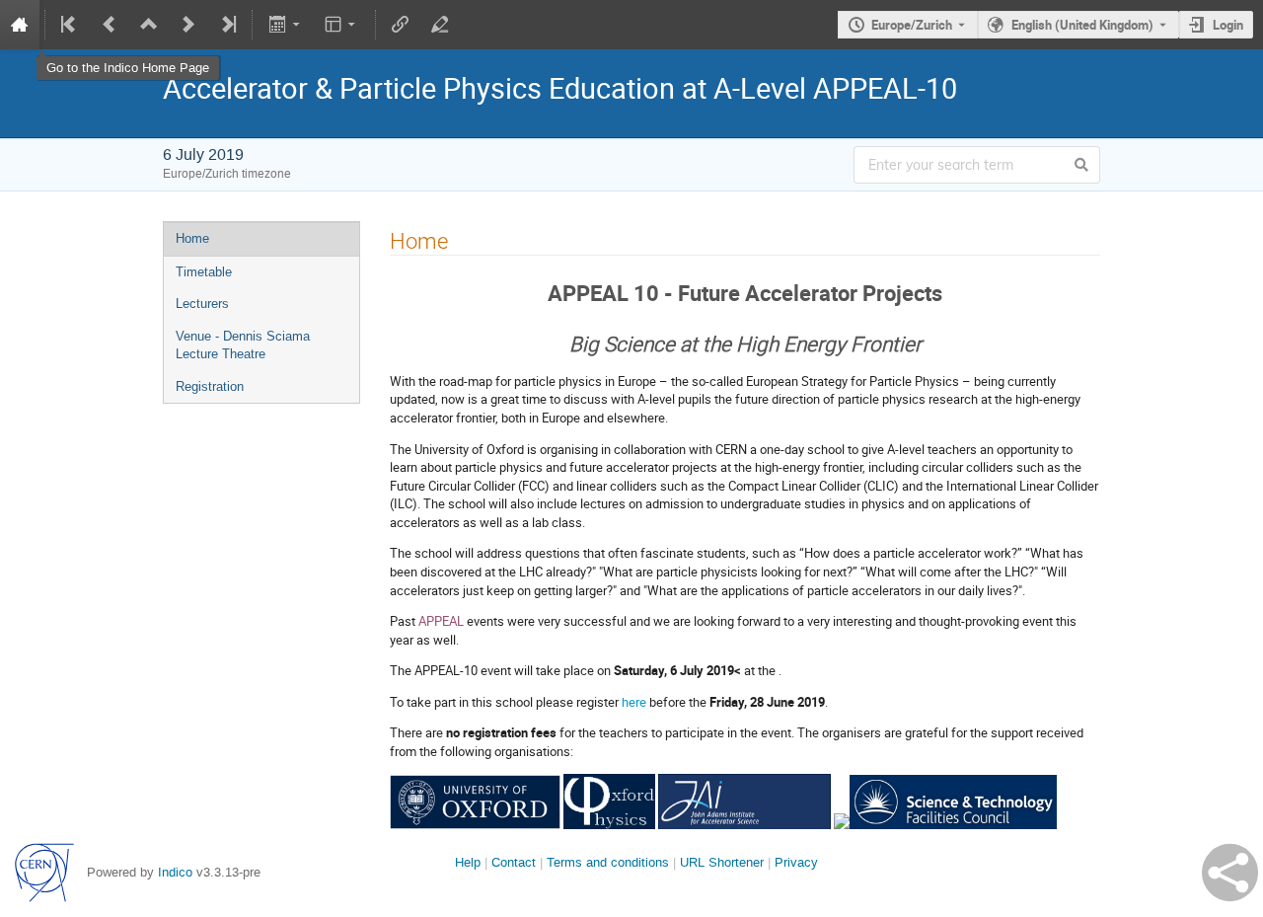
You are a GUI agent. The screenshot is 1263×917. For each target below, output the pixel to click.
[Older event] (109, 24)
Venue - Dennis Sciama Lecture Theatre (243, 345)
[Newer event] (188, 24)
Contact (513, 862)
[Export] (286, 24)
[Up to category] (149, 24)
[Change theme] (342, 24)
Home (192, 238)
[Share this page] (1230, 872)
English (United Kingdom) (1082, 25)
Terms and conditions (608, 862)
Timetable (204, 272)
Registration (210, 386)
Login (1228, 25)
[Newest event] (227, 24)
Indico (175, 872)
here (634, 702)
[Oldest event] (70, 24)
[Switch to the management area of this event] (440, 24)
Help (468, 862)
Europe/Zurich (911, 25)
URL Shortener (722, 862)
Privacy (796, 862)
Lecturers (202, 303)
